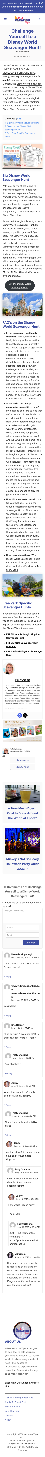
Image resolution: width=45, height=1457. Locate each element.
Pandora (28, 566)
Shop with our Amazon (17, 1382)
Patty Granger (24, 51)
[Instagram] (19, 715)
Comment (31, 942)
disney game (22, 760)
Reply (8, 976)
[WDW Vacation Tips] (22, 19)
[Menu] (5, 19)
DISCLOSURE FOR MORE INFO (18, 72)
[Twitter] (25, 715)
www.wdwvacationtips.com (16, 708)
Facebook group (20, 6)
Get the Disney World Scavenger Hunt (20, 286)
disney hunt (22, 767)
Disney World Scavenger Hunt (18, 225)
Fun (3, 756)
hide (19, 119)
